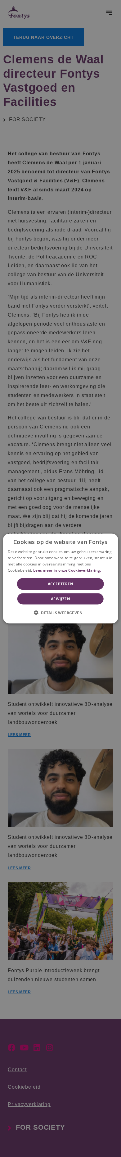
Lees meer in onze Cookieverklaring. (67, 570)
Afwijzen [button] (60, 598)
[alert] (60, 578)
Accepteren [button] (60, 583)
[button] (60, 612)
